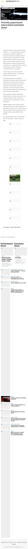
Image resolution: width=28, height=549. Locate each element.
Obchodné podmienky (22, 542)
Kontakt (10, 542)
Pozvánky (17, 256)
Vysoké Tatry (20, 269)
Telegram (14, 544)
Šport (2, 6)
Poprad (12, 269)
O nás (14, 542)
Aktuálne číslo (4, 542)
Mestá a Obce (14, 276)
